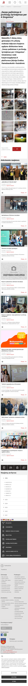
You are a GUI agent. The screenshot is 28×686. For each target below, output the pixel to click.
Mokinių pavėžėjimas (11, 543)
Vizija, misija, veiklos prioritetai (6, 581)
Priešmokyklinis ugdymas (20, 578)
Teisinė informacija (19, 616)
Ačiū (16, 149)
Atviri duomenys (18, 618)
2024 (6, 503)
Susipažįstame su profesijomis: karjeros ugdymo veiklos (12, 451)
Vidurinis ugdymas (19, 580)
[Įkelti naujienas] (9, 2)
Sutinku (14, 681)
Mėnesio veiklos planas (12, 531)
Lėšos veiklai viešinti (6, 604)
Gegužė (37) (8, 486)
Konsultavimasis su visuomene (19, 606)
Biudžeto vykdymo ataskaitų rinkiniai (8, 601)
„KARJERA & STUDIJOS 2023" (9, 182)
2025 (6, 499)
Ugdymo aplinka (5, 578)
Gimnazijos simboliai (6, 585)
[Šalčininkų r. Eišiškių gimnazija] (3, 2)
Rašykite (4, 628)
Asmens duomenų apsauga (21, 603)
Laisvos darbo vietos (12, 551)
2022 (6, 511)
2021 (6, 515)
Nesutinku (14, 677)
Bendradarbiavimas (6, 590)
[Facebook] (2, 635)
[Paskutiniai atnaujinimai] (15, 2)
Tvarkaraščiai (7, 565)
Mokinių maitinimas (11, 539)
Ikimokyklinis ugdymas (20, 576)
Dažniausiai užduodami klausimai (20, 609)
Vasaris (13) (8, 493)
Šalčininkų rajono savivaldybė (16, 641)
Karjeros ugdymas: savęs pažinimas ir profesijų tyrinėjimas (14, 315)
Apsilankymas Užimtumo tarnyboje (11, 215)
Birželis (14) (8, 484)
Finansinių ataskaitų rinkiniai (8, 603)
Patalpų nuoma (18, 590)
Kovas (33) (7, 491)
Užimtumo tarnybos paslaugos (9, 248)
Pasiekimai (8, 547)
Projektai (8, 523)
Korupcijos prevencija (19, 613)
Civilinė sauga (18, 614)
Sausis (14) (7, 495)
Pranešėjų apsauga (19, 611)
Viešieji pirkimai (5, 608)
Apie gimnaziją (5, 576)
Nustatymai (14, 672)
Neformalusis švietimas (20, 582)
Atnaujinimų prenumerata (13, 555)
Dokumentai (9, 527)
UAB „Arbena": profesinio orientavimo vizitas (13, 417)
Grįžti (5, 157)
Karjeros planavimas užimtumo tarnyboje (12, 281)
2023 (6, 507)
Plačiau (22, 192)
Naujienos (8, 6)
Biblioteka (9, 535)
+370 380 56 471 (9, 650)
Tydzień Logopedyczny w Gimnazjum (11, 384)
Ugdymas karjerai (17, 6)
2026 (6, 478)
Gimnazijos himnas (6, 586)
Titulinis (2, 6)
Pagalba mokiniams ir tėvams (19, 584)
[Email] (5, 635)
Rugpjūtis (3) (8, 482)
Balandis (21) (8, 489)
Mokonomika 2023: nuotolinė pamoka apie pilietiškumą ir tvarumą (12, 350)
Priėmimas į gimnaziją (6, 592)
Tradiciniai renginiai (6, 588)
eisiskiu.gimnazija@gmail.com (10, 652)
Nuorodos (17, 600)
